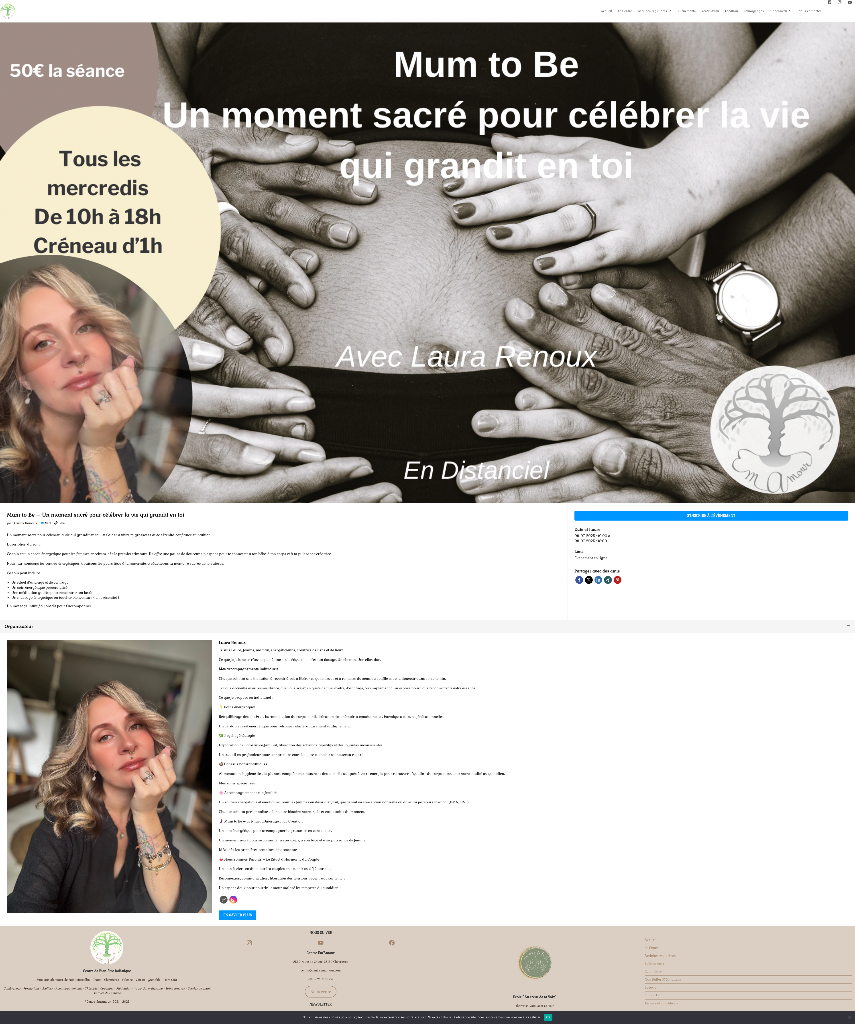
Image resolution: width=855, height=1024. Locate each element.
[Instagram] (249, 942)
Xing (608, 580)
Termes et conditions (661, 1003)
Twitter (589, 580)
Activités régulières (660, 956)
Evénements (654, 963)
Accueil (651, 940)
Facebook (579, 580)
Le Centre (652, 948)
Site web (224, 900)
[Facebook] (392, 942)
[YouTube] (320, 942)
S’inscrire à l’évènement (711, 515)
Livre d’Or (652, 995)
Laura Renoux (25, 523)
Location (652, 987)
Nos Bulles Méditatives (663, 979)
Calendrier (653, 971)
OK (548, 1017)
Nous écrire (320, 991)
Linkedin (598, 580)
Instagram (233, 900)
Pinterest (617, 580)
